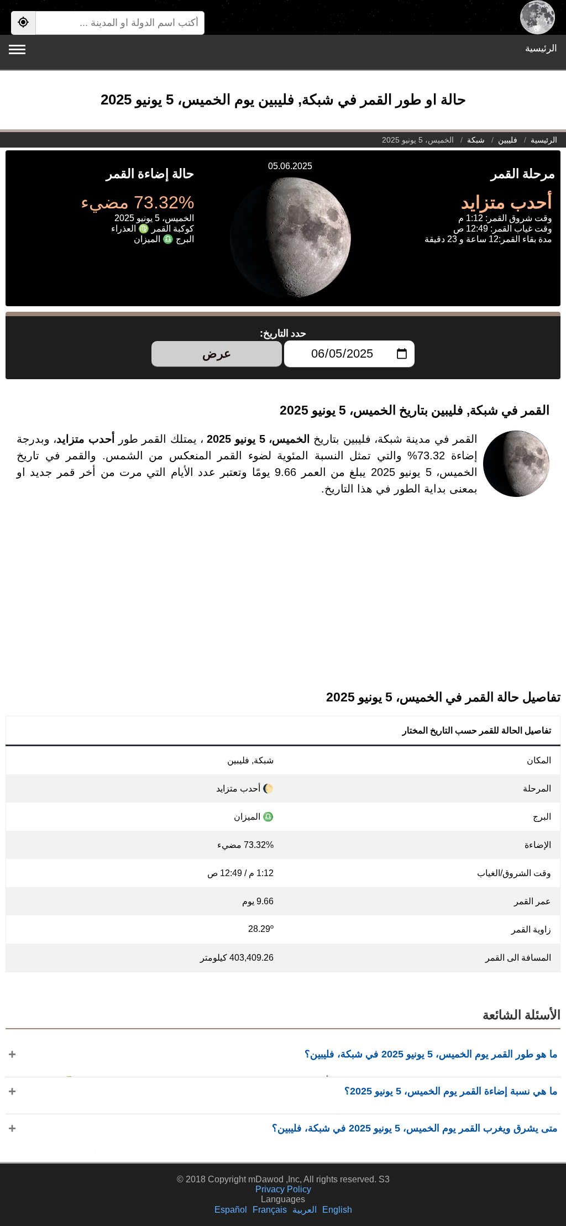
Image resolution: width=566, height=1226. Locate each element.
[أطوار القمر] (537, 17)
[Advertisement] (283, 602)
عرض (216, 353)
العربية (304, 1209)
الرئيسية (541, 48)
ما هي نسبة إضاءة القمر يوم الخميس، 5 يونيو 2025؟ (451, 1091)
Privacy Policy (283, 1189)
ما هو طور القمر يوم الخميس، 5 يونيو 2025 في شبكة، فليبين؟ (431, 1054)
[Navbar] (17, 49)
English (337, 1209)
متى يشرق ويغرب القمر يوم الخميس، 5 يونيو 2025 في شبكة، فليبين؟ (415, 1128)
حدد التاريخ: (283, 333)
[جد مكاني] (23, 23)
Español (230, 1209)
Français (270, 1209)
